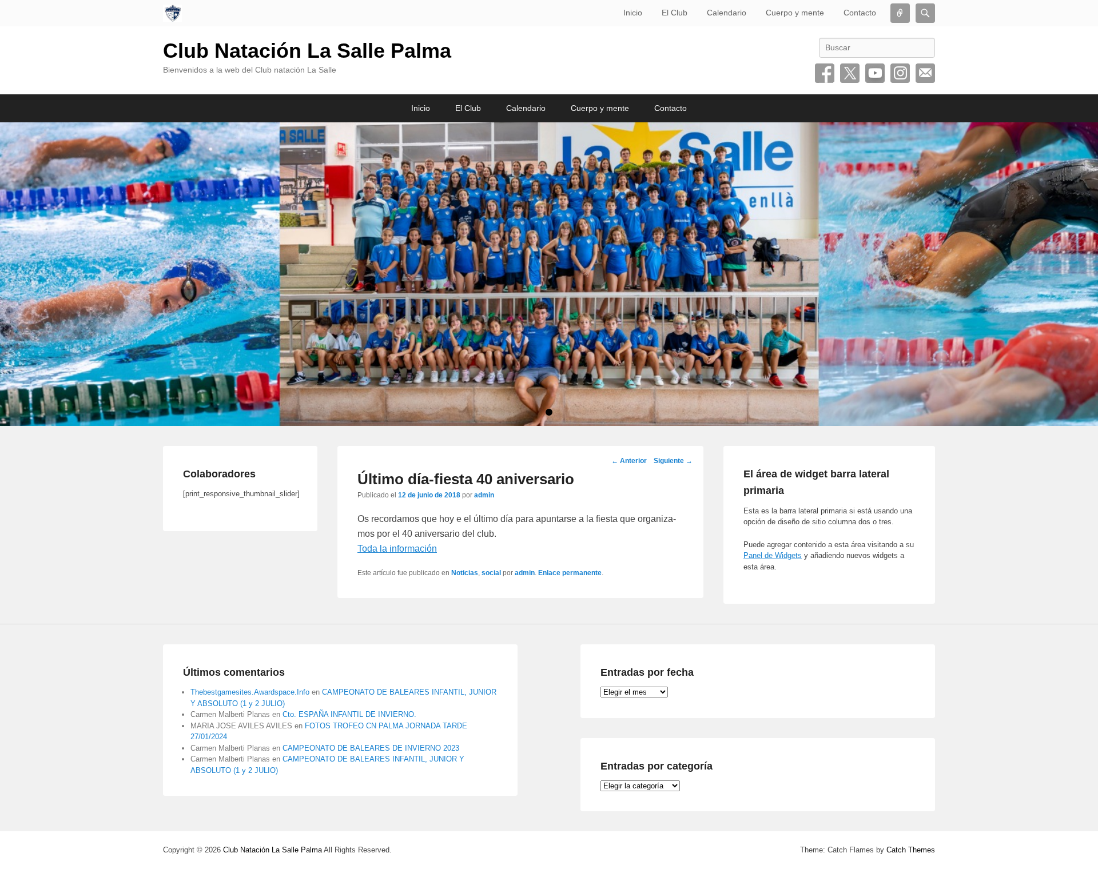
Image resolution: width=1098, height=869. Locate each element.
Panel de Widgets (772, 555)
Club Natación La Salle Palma (307, 50)
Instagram (900, 73)
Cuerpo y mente (795, 12)
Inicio (632, 12)
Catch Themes (910, 850)
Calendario (726, 12)
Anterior (629, 461)
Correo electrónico (925, 73)
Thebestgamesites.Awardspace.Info (249, 692)
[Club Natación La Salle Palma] (172, 13)
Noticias (464, 573)
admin (484, 495)
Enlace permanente (570, 573)
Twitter (850, 73)
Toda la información (397, 548)
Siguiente (673, 461)
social (491, 573)
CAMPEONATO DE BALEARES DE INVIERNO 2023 (371, 748)
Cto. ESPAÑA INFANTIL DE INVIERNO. (349, 714)
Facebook (824, 73)
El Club (674, 12)
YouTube (875, 73)
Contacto (860, 12)
